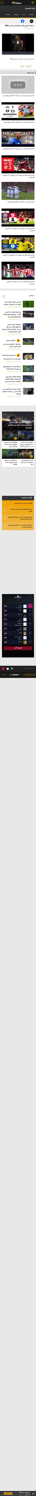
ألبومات (8, 14)
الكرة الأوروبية (11, 319)
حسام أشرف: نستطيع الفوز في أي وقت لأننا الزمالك (12, 368)
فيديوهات (16, 14)
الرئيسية (31, 14)
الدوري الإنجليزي (10, 361)
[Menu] (33, 2)
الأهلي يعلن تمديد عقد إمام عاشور (18, 503)
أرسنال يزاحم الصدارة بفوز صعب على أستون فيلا (11, 357)
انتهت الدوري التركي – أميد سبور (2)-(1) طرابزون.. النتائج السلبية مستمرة (18, 518)
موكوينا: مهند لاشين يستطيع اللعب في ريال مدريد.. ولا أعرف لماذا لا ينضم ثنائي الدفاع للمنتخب (11, 328)
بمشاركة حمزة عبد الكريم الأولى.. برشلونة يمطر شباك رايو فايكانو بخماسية (12, 314)
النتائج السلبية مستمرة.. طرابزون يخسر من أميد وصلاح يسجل (12, 343)
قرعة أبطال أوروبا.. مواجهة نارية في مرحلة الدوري (18, 510)
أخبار (24, 14)
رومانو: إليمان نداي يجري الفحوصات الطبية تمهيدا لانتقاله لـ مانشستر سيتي (13, 379)
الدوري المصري (11, 307)
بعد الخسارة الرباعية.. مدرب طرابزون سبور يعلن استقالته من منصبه (18, 526)
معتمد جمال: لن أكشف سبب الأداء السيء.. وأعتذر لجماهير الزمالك (11, 391)
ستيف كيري (28, 66)
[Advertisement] (18, 562)
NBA (22, 66)
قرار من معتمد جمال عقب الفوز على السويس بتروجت (12, 303)
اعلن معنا (3, 674)
